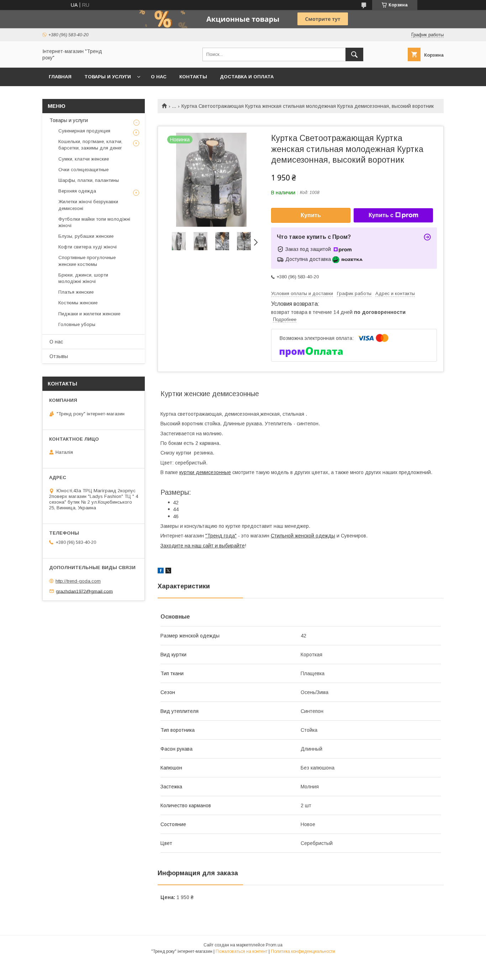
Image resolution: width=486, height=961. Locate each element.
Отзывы (58, 356)
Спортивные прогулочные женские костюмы (87, 261)
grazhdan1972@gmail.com (84, 591)
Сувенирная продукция (84, 130)
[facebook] (161, 571)
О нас (159, 76)
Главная (60, 76)
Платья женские (76, 292)
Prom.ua (274, 944)
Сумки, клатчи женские (83, 159)
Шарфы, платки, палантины (88, 180)
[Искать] (354, 54)
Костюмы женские (77, 302)
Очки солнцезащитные (83, 169)
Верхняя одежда (77, 191)
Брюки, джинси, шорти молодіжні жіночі (83, 278)
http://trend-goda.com (78, 581)
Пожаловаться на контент (242, 951)
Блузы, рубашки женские (85, 236)
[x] (168, 571)
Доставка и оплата (247, 76)
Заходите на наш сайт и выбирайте (202, 545)
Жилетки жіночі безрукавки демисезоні (88, 205)
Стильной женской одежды (303, 536)
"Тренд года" (221, 536)
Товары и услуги (107, 76)
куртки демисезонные (205, 472)
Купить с (381, 215)
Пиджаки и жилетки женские (89, 313)
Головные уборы (76, 324)
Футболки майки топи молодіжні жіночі (94, 222)
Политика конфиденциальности (303, 951)
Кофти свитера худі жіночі (87, 247)
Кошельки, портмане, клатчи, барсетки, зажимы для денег (90, 145)
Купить (311, 215)
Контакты (193, 76)
